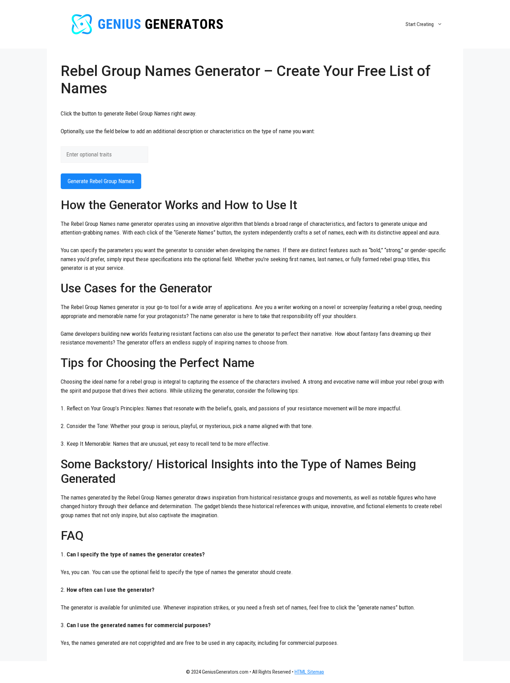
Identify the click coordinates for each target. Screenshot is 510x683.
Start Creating (420, 24)
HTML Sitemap (309, 672)
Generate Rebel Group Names (101, 181)
